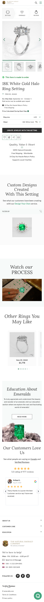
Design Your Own (22, 203)
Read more (24, 417)
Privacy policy (7, 598)
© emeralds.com (8, 591)
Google (34, 459)
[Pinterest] (18, 576)
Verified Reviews (22, 462)
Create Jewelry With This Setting (22, 130)
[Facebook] (23, 576)
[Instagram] (28, 576)
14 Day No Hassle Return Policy (15, 105)
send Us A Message (13, 560)
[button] (40, 39)
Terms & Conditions (9, 595)
